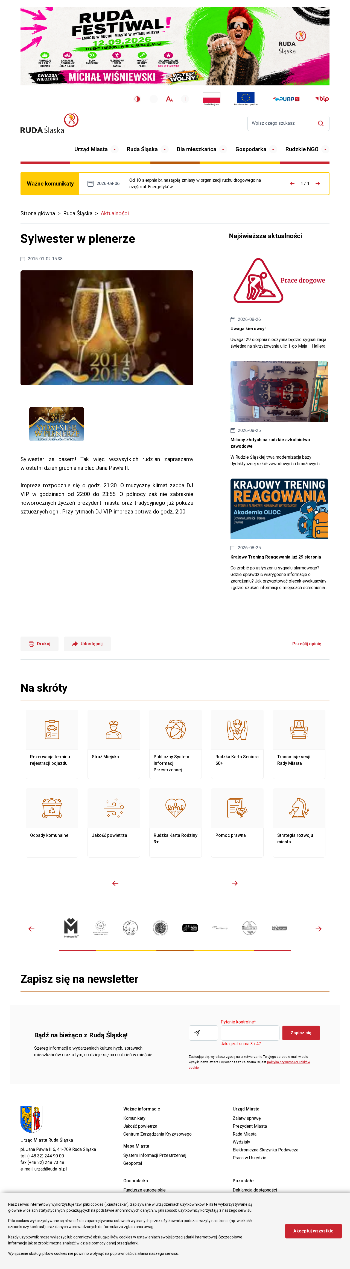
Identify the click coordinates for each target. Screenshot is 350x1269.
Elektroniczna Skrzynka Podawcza (265, 1149)
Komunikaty (134, 1118)
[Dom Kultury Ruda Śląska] (220, 927)
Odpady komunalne (52, 823)
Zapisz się (300, 1032)
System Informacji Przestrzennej (154, 1155)
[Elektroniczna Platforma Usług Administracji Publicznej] (286, 99)
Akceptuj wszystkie (313, 1231)
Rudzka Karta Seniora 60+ (237, 744)
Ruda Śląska (142, 149)
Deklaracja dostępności (255, 1190)
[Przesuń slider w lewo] (115, 883)
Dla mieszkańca (196, 149)
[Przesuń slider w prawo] (235, 883)
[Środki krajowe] (211, 99)
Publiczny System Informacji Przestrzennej (175, 744)
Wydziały (241, 1142)
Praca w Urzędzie (249, 1157)
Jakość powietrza (114, 823)
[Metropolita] (71, 928)
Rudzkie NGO (302, 149)
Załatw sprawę (247, 1118)
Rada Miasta (244, 1134)
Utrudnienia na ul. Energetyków (201, 183)
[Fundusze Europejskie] (246, 99)
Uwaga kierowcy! (279, 300)
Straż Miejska (114, 744)
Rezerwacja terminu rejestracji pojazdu (52, 744)
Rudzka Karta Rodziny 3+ (175, 823)
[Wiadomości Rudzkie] (249, 927)
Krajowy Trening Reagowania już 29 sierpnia (279, 535)
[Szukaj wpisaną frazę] (322, 123)
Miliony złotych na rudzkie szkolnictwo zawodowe (279, 413)
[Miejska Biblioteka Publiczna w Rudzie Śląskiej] (160, 927)
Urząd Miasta (91, 149)
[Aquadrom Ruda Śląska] (279, 928)
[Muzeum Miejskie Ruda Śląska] (130, 927)
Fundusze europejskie (144, 1190)
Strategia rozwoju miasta (299, 823)
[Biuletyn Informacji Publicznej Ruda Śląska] (322, 99)
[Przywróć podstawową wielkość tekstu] (169, 99)
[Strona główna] (49, 123)
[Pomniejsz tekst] (154, 99)
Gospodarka (250, 149)
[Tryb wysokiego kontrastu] (137, 99)
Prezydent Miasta (250, 1126)
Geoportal (132, 1163)
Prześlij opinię (306, 643)
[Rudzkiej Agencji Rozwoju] (100, 928)
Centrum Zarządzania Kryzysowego (157, 1134)
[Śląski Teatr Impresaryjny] (190, 927)
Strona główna (38, 213)
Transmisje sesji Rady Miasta (299, 744)
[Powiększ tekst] (185, 99)
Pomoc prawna (237, 823)
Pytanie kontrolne (238, 1022)
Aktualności (115, 213)
